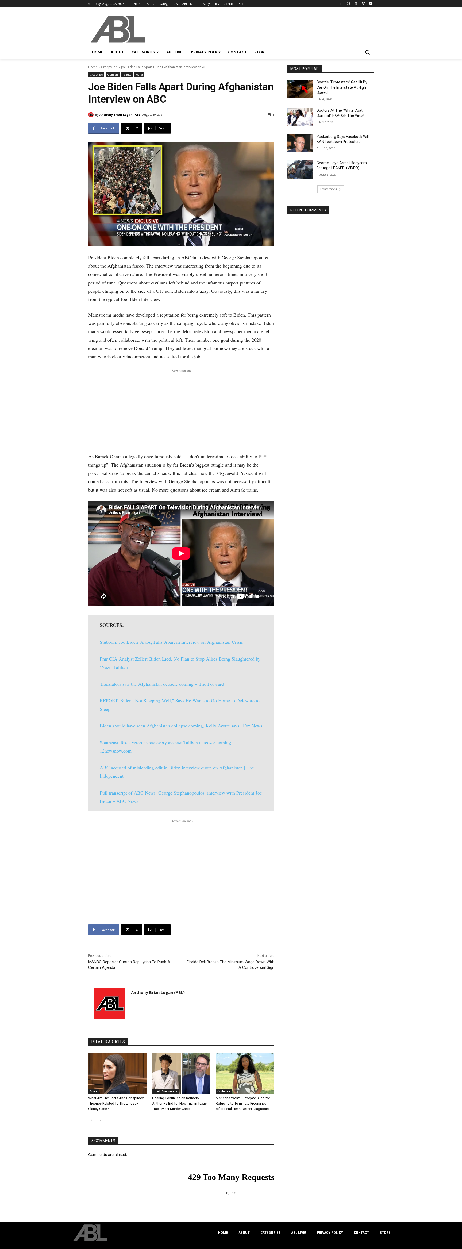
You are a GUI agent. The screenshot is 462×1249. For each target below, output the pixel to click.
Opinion (112, 74)
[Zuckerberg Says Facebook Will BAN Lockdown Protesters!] (300, 143)
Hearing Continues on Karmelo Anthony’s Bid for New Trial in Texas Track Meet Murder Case (179, 1103)
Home (93, 67)
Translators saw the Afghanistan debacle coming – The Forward (162, 684)
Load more (328, 189)
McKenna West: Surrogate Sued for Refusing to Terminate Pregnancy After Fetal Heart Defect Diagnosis (243, 1103)
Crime (93, 1091)
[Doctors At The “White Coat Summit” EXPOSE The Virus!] (300, 117)
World (139, 74)
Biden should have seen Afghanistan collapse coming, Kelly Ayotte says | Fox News (181, 725)
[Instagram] (348, 4)
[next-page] (100, 1120)
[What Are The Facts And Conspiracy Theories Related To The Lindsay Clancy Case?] (117, 1073)
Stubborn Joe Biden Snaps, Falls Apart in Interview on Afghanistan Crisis (171, 642)
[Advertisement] (181, 410)
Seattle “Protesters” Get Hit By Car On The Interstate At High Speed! (342, 87)
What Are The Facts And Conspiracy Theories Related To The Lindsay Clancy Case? (116, 1103)
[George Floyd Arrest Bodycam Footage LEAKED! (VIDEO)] (300, 169)
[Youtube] (371, 4)
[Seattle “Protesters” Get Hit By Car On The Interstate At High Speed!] (300, 89)
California (223, 1091)
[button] (367, 52)
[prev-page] (91, 1120)
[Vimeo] (363, 4)
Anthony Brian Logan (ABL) (120, 115)
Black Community (165, 1091)
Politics (126, 74)
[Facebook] (341, 4)
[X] (356, 4)
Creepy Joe (109, 67)
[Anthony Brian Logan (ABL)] (91, 114)
